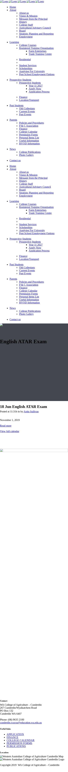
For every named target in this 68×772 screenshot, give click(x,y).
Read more (5, 425)
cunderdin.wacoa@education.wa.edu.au (21, 722)
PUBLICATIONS (16, 746)
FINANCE (12, 737)
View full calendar (9, 431)
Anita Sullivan (31, 411)
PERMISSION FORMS (19, 743)
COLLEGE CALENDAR (20, 740)
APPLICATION (15, 734)
